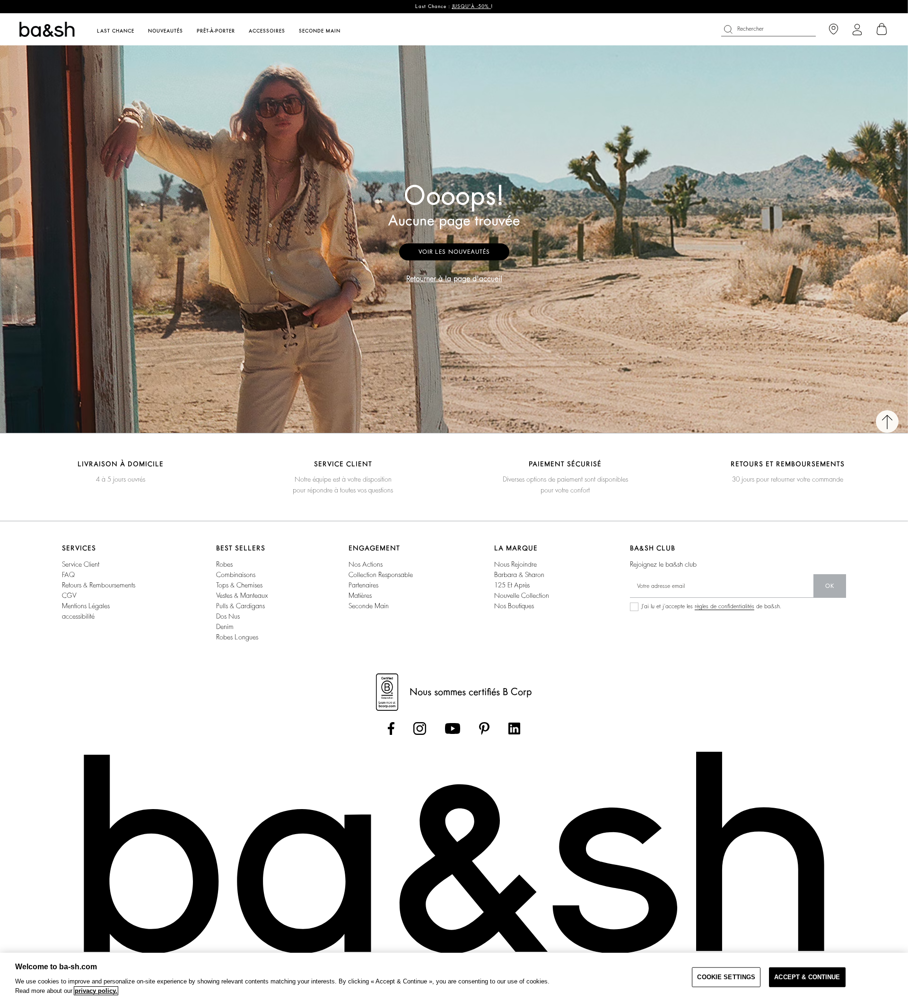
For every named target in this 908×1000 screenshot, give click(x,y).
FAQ (68, 574)
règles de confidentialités (724, 606)
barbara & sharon (519, 574)
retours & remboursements (98, 585)
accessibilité (78, 616)
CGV (69, 595)
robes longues (237, 637)
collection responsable (381, 574)
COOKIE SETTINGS (726, 977)
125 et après (512, 585)
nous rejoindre (515, 564)
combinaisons (235, 574)
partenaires (363, 585)
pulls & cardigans (240, 606)
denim (225, 626)
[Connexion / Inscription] (857, 29)
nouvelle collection (521, 595)
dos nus (228, 616)
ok (829, 586)
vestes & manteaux (242, 595)
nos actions (366, 564)
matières (360, 595)
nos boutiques (514, 606)
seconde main (369, 606)
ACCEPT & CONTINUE (807, 977)
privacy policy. (96, 990)
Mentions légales (86, 606)
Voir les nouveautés (454, 252)
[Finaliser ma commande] (882, 29)
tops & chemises (239, 585)
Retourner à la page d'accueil (454, 279)
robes (224, 564)
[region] (454, 976)
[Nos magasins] (833, 29)
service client (80, 564)
